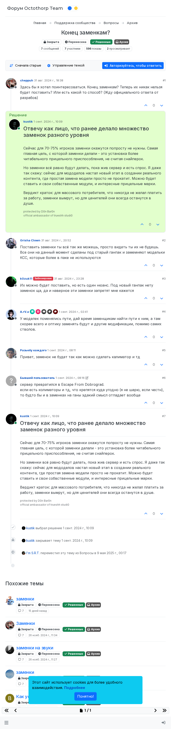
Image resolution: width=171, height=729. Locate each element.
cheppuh (26, 80)
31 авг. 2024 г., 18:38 (48, 80)
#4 (164, 311)
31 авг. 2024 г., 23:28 (69, 278)
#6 (164, 378)
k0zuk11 (26, 278)
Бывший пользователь (37, 378)
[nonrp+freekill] (9, 600)
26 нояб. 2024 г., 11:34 (42, 635)
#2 (164, 240)
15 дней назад (37, 610)
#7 (164, 416)
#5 (164, 350)
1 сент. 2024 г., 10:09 (48, 121)
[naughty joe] (9, 649)
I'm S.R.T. (33, 553)
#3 (164, 278)
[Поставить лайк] (146, 105)
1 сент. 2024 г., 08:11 (61, 350)
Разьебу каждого (33, 350)
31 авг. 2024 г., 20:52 (56, 240)
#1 (164, 80)
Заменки (25, 623)
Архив (123, 42)
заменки (25, 599)
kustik (28, 121)
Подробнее (74, 687)
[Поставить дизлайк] (162, 105)
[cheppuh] (9, 625)
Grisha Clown (30, 240)
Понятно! (85, 696)
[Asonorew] (9, 674)
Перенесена (77, 42)
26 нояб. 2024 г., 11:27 (42, 659)
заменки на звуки (34, 647)
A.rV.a (24, 311)
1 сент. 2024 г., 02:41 (73, 311)
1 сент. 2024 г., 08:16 (70, 378)
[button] (6, 722)
